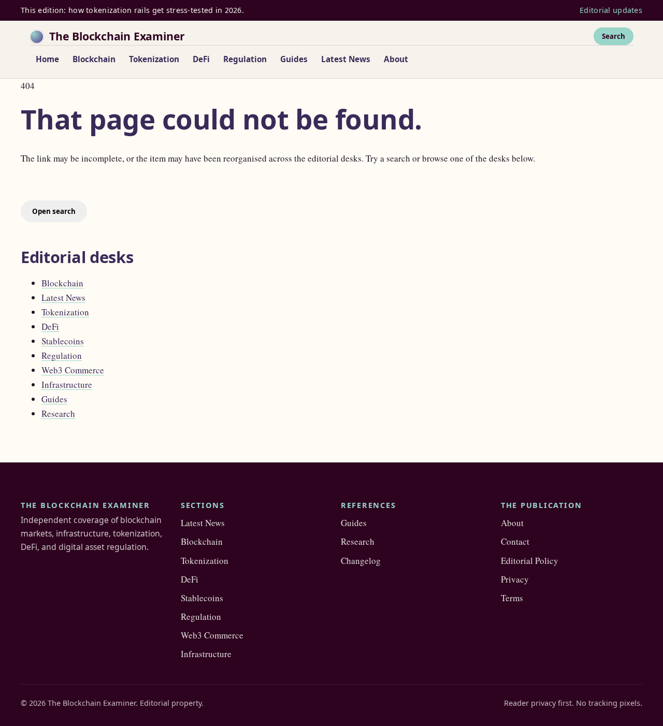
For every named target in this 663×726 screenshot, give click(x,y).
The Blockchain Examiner (117, 35)
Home (47, 59)
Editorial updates (611, 10)
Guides (294, 59)
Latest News (345, 59)
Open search (54, 211)
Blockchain (94, 59)
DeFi (201, 59)
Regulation (245, 59)
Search (613, 35)
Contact (515, 541)
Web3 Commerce (72, 370)
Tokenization (154, 59)
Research (58, 413)
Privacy (515, 579)
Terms (512, 598)
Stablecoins (62, 341)
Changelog (361, 561)
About (396, 59)
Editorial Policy (529, 561)
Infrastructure (66, 384)
